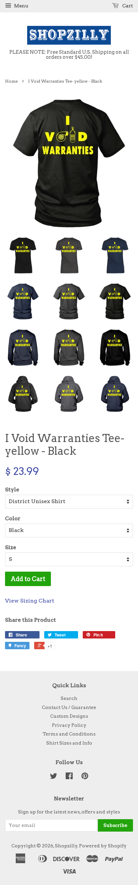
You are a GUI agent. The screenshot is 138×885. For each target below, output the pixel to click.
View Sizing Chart (29, 601)
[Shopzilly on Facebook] (69, 777)
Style (12, 489)
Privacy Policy (69, 725)
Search (69, 698)
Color (12, 518)
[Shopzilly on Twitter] (53, 777)
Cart (127, 5)
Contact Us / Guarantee (69, 707)
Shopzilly (66, 845)
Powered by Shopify (103, 845)
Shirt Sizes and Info (69, 743)
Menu (20, 5)
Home (11, 81)
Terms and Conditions (69, 734)
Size (10, 547)
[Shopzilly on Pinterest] (84, 777)
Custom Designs (69, 716)
